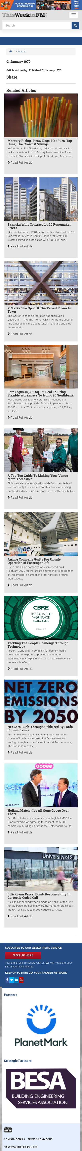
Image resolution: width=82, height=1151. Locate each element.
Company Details (14, 1139)
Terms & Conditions (40, 1139)
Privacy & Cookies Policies (20, 1147)
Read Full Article (21, 163)
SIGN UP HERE (23, 955)
